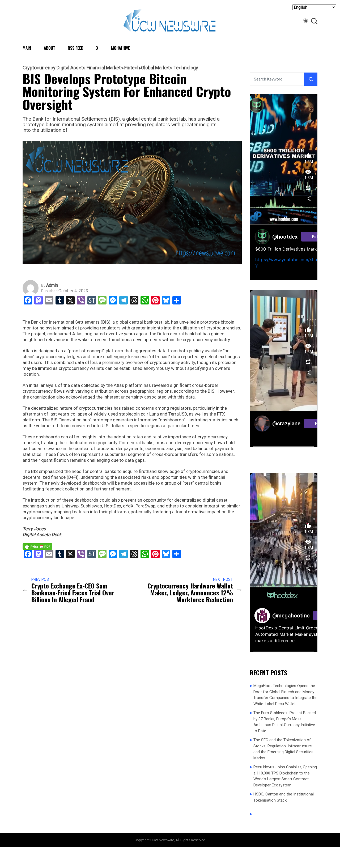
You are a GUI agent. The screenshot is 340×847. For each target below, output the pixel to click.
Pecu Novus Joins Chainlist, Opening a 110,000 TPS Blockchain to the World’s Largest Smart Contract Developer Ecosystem (285, 776)
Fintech (132, 67)
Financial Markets (105, 67)
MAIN (27, 48)
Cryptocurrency (39, 67)
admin (52, 285)
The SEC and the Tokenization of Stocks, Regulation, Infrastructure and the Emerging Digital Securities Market (283, 749)
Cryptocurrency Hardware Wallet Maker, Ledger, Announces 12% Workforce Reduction (190, 592)
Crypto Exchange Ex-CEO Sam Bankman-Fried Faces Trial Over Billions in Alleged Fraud (72, 592)
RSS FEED (75, 48)
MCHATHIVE (120, 48)
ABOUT (49, 48)
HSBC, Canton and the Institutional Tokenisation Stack (283, 797)
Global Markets (156, 67)
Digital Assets (71, 67)
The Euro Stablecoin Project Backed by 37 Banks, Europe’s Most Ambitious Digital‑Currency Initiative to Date (284, 721)
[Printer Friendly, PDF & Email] (37, 546)
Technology (185, 67)
